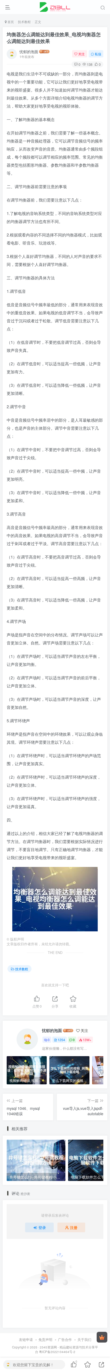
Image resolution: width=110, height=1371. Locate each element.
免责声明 (45, 1339)
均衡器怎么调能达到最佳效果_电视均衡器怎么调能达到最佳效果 (54, 38)
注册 (73, 1227)
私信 (98, 54)
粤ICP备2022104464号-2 (57, 1352)
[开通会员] (102, 1337)
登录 (42, 1227)
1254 (61, 1039)
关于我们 (84, 1339)
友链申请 (26, 1339)
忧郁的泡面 (28, 51)
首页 (10, 21)
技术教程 (24, 21)
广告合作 (65, 1339)
